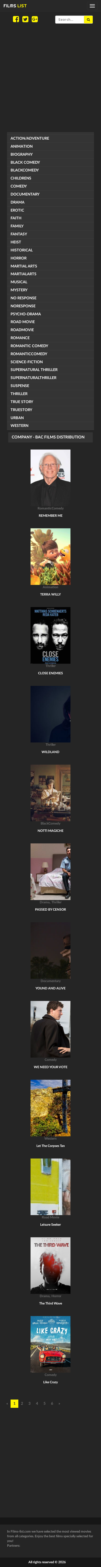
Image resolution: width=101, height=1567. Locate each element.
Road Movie (23, 322)
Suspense (20, 386)
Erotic (17, 210)
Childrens (21, 178)
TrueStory (21, 410)
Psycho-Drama (26, 314)
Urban (17, 418)
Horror (19, 258)
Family (17, 226)
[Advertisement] (50, 78)
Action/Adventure (30, 138)
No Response (23, 298)
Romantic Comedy (29, 346)
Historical (22, 250)
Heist (16, 242)
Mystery (19, 290)
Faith (16, 218)
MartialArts (23, 274)
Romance (20, 338)
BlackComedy (25, 170)
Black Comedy (25, 162)
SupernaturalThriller (33, 378)
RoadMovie (22, 330)
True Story (22, 402)
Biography (22, 154)
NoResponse (23, 306)
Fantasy (19, 234)
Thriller (19, 394)
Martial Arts (24, 266)
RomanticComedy (29, 354)
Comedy (19, 186)
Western (19, 426)
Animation (22, 146)
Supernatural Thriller (34, 370)
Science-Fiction (27, 362)
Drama (17, 202)
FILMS (15, 5)
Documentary (25, 194)
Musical (19, 282)
